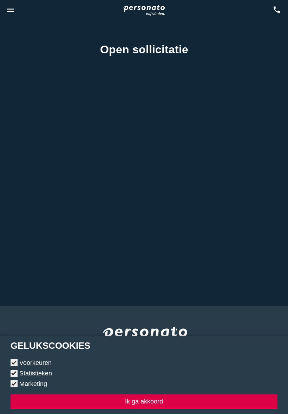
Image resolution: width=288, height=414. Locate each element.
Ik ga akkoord (144, 401)
